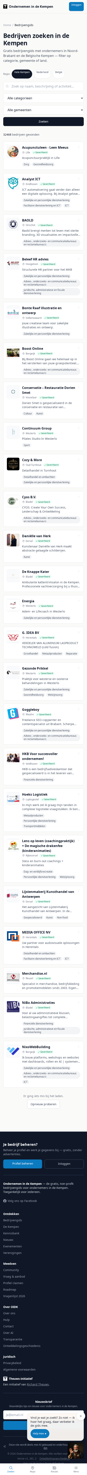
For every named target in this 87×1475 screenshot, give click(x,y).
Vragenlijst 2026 (14, 1296)
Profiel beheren (22, 1163)
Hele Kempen (22, 72)
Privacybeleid (12, 1363)
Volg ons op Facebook (22, 1201)
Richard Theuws (38, 1384)
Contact (8, 1326)
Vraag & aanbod (14, 1276)
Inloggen (76, 5)
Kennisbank (11, 1233)
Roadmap (9, 1289)
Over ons (9, 1313)
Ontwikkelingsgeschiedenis (21, 1346)
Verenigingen (12, 1253)
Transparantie (12, 1339)
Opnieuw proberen (43, 1104)
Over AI (8, 1333)
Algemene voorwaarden (19, 1369)
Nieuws (8, 1240)
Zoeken (43, 121)
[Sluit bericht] (80, 1416)
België (58, 72)
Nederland (42, 72)
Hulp (6, 1320)
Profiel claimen (13, 1283)
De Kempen (11, 1227)
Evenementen (12, 1246)
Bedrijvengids (12, 1220)
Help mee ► (40, 1433)
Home (7, 25)
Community (11, 1270)
